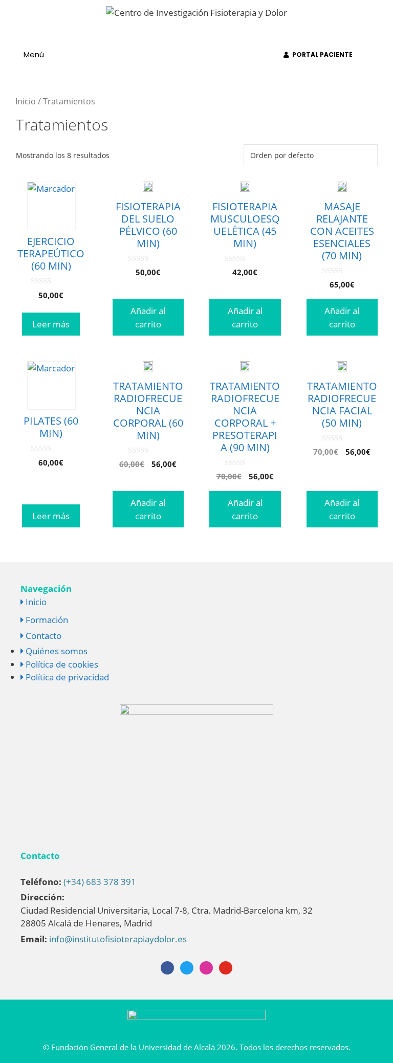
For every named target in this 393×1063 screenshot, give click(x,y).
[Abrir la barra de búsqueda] (379, 54)
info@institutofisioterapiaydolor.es (118, 939)
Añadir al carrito (147, 317)
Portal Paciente (321, 54)
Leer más (51, 324)
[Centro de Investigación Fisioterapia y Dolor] (196, 11)
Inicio (25, 101)
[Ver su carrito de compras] (260, 54)
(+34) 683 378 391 (99, 882)
